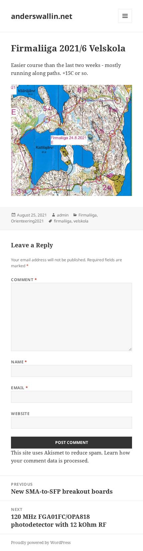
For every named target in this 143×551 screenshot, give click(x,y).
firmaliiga (63, 221)
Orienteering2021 (27, 221)
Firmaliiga (87, 215)
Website (20, 413)
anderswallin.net (41, 16)
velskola (80, 221)
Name (19, 362)
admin (63, 215)
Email (19, 388)
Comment (24, 279)
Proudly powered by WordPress (41, 542)
